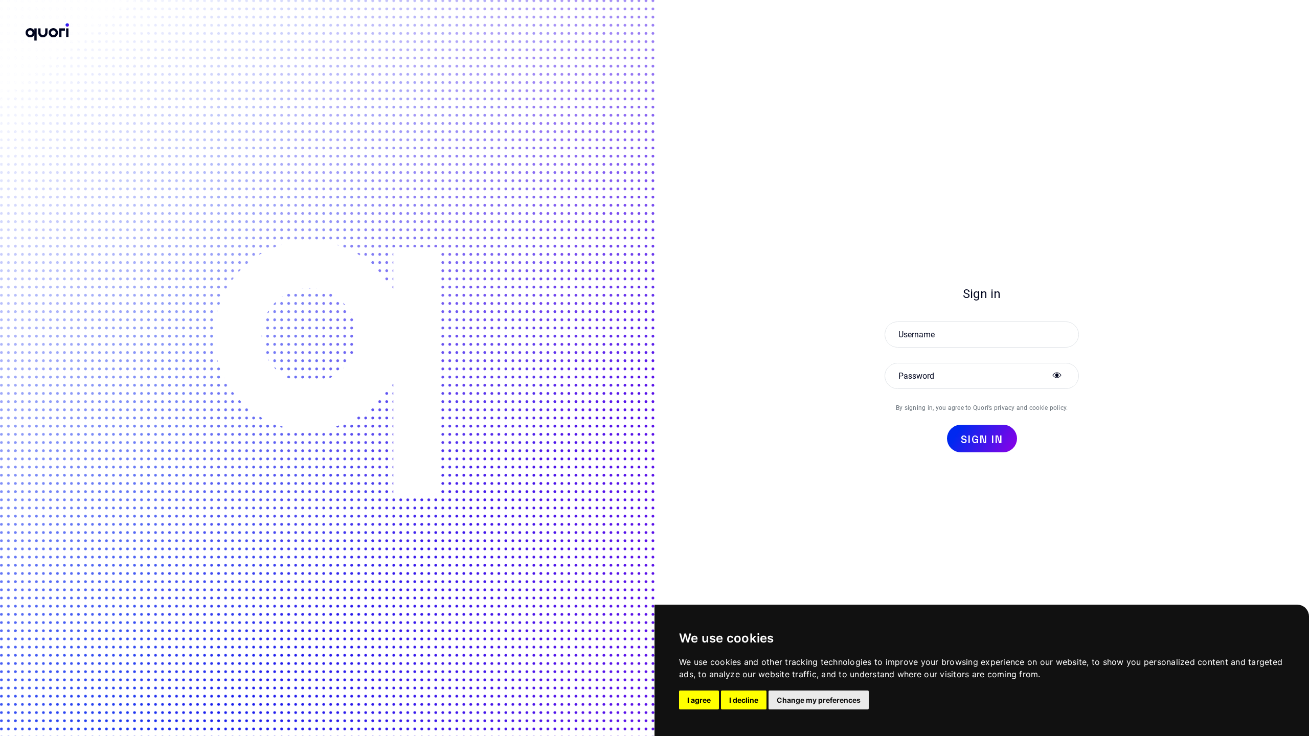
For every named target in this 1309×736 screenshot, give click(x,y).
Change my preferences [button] (819, 700)
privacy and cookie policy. (1031, 407)
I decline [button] (743, 700)
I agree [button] (699, 700)
